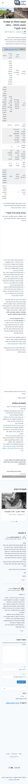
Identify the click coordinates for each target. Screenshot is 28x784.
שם (24, 666)
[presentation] (14, 500)
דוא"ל (23, 674)
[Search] (4, 688)
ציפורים (24, 33)
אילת (15, 448)
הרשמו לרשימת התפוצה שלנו (14, 471)
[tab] (16, 521)
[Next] (4, 506)
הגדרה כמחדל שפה (21, 698)
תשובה (23, 580)
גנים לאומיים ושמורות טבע (16, 435)
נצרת (12, 448)
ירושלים (14, 446)
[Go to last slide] (24, 506)
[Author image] (25, 32)
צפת (9, 448)
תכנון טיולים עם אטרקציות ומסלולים (13, 411)
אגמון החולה (11, 266)
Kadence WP (12, 779)
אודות (8, 754)
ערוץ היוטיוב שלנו (11, 49)
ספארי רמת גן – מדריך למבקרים (15, 511)
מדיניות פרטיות (14, 756)
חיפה (4, 446)
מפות (20, 754)
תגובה (24, 644)
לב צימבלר (18, 31)
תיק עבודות (14, 754)
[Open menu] (3, 3)
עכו (18, 448)
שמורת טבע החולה (10, 55)
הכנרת (21, 448)
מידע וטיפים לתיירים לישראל (15, 425)
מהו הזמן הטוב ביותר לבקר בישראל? (13, 417)
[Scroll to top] (3, 778)
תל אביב (9, 446)
